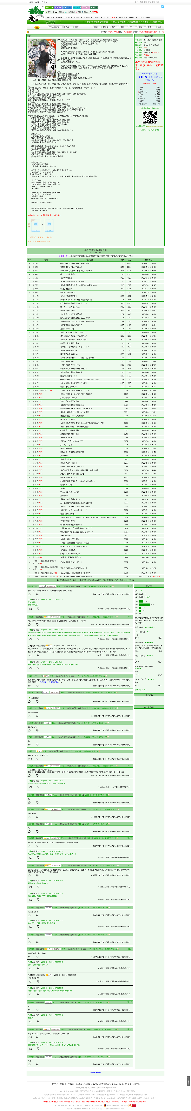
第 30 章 (36, 369)
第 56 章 (36, 463)
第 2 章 (35, 267)
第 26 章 (36, 354)
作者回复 (35, 600)
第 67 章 (36, 503)
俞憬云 (142, 96)
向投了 (106, 32)
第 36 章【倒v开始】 (40, 390)
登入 (136, 2)
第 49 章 (36, 438)
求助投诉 (122, 18)
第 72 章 (36, 521)
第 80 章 (36, 550)
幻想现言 (104, 22)
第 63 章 (36, 488)
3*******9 (39, 676)
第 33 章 (36, 380)
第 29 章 (36, 365)
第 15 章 (36, 314)
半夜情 (142, 99)
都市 (38, 215)
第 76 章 (36, 536)
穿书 (51, 215)
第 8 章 (35, 289)
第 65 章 (36, 496)
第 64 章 (36, 492)
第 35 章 (36, 387)
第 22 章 (36, 340)
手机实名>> (44, 682)
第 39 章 (36, 401)
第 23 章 (36, 343)
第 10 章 (36, 296)
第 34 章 (36, 383)
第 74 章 (36, 528)
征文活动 (107, 18)
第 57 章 (36, 467)
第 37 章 (36, 394)
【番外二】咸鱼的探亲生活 (43, 573)
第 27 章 (36, 358)
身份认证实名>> (55, 682)
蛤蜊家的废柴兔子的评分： (145, 666)
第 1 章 (35, 263)
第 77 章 (36, 539)
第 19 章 (36, 329)
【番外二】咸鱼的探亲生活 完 (44, 577)
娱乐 (147, 18)
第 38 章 (36, 398)
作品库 (49, 18)
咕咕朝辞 (39, 838)
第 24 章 (36, 347)
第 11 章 (36, 300)
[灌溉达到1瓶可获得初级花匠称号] (51, 586)
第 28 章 (36, 361)
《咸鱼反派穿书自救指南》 (72, 586)
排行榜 (58, 18)
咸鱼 (59, 215)
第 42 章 (36, 412)
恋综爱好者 (39, 617)
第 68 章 (36, 506)
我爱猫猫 (38, 693)
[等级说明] (156, 104)
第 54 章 (36, 456)
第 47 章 (36, 430)
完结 (160, 22)
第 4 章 (35, 274)
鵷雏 (142, 90)
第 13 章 (36, 307)
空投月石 (104, 256)
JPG (36, 586)
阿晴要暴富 (39, 723)
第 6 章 (35, 282)
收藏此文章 (63, 256)
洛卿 (142, 101)
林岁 (142, 87)
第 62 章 (36, 485)
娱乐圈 (43, 215)
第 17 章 (36, 321)
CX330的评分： (141, 632)
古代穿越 (113, 22)
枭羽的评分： (140, 643)
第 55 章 (36, 459)
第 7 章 (35, 285)
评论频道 (67, 18)
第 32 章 (36, 376)
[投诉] (101, 594)
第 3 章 (35, 271)
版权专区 (87, 18)
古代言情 (87, 22)
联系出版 (155, 53)
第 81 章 (36, 554)
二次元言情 (143, 22)
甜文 (47, 215)
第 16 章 (36, 318)
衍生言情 (153, 22)
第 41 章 (36, 409)
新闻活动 (97, 18)
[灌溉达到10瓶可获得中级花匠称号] (55, 617)
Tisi (141, 94)
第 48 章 (36, 434)
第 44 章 (36, 419)
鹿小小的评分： (141, 656)
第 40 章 (36, 405)
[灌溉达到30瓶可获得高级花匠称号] (55, 838)
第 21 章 (36, 336)
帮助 (140, 18)
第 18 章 (36, 325)
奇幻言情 (121, 22)
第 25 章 (36, 350)
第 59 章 (36, 474)
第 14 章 (36, 311)
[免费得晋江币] (74, 256)
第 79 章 (36, 546)
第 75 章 (36, 532)
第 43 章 (36, 416)
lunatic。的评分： (141, 679)
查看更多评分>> (141, 690)
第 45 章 (36, 423)
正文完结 (36, 557)
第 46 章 (36, 427)
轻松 (55, 215)
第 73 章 (36, 525)
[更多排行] (143, 104)
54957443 (143, 92)
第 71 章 (36, 517)
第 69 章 (36, 510)
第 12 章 (36, 303)
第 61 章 (36, 481)
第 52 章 (36, 448)
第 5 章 (35, 278)
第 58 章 (36, 470)
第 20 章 (36, 332)
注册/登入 (132, 18)
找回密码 (155, 2)
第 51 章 (36, 445)
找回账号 (147, 2)
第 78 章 (36, 543)
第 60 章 (36, 477)
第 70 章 (36, 514)
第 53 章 (36, 452)
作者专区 (77, 18)
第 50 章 (36, 441)
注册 (141, 2)
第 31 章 (36, 372)
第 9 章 (35, 292)
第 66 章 (36, 499)
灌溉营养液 (95, 256)
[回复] (127, 594)
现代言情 (95, 22)
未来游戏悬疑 (132, 22)
